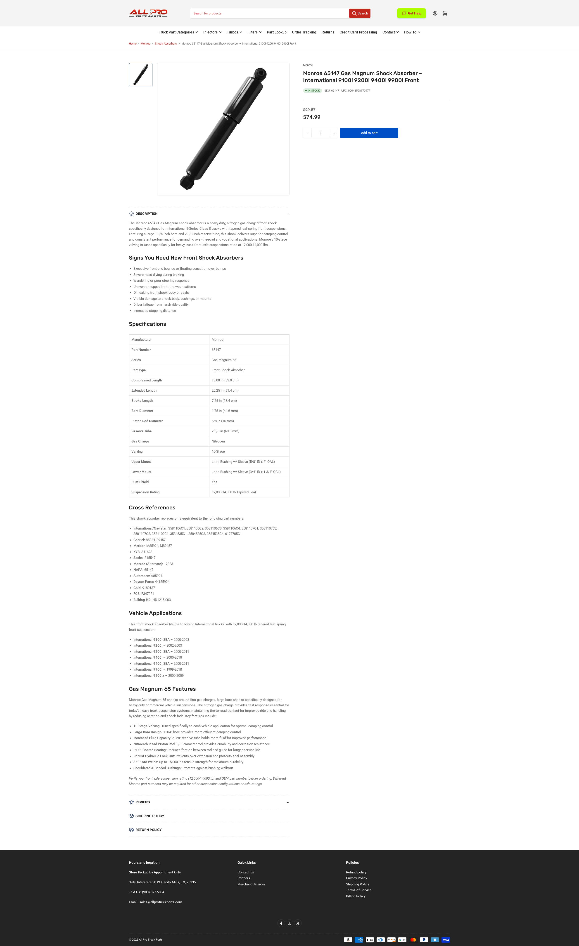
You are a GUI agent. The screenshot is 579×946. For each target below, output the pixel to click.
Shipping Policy (357, 884)
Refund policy (356, 872)
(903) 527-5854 (153, 892)
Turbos (232, 32)
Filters (252, 32)
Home (133, 43)
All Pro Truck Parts (151, 939)
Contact (388, 32)
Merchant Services (251, 884)
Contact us (245, 872)
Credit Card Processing (358, 32)
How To (410, 32)
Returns (328, 32)
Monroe (145, 43)
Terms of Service (359, 890)
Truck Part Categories (176, 32)
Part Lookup (277, 32)
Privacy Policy (356, 878)
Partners (243, 878)
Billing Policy (355, 896)
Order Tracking (304, 32)
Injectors (210, 32)
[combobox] (280, 13)
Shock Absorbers (166, 43)
